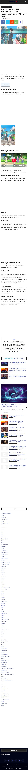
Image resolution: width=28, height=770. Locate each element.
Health (2, 593)
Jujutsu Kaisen (4, 601)
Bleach (2, 529)
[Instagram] (13, 352)
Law (2, 607)
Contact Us (13, 764)
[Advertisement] (14, 59)
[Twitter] (8, 22)
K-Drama (3, 603)
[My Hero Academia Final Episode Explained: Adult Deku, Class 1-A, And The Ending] (4, 454)
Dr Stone (3, 560)
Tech (2, 676)
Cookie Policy (3, 766)
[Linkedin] (15, 352)
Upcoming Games (5, 693)
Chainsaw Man (4, 544)
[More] (20, 22)
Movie (2, 625)
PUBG (2, 646)
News (10, 6)
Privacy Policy (24, 766)
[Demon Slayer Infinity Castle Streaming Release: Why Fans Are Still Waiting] (4, 448)
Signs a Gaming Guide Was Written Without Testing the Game (11, 405)
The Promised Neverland (6, 680)
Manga (2, 615)
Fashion (3, 572)
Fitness (2, 578)
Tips (2, 684)
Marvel (2, 617)
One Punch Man (4, 640)
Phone (2, 644)
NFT (2, 637)
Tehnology (11, 417)
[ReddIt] (12, 22)
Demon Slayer (4, 554)
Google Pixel (4, 589)
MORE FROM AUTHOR (18, 358)
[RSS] (19, 760)
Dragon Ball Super (5, 564)
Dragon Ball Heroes (5, 562)
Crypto (2, 548)
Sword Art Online (5, 672)
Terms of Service (10, 766)
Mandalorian (4, 613)
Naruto (2, 631)
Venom (2, 697)
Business (3, 534)
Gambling (3, 584)
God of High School (5, 587)
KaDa (3, 18)
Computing (3, 546)
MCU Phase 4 (4, 621)
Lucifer (2, 611)
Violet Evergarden (5, 699)
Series (2, 658)
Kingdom (3, 605)
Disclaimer (22, 764)
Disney (2, 556)
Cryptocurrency (4, 550)
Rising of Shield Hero (5, 656)
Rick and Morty (4, 654)
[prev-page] (2, 381)
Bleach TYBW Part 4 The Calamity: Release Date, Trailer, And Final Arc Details (17, 370)
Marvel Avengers (5, 619)
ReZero (2, 652)
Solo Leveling (4, 666)
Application (3, 517)
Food (2, 582)
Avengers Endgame (5, 523)
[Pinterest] (12, 760)
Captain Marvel (4, 538)
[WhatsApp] (16, 22)
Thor (2, 682)
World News (4, 703)
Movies (2, 627)
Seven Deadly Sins (5, 660)
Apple (2, 515)
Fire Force (3, 576)
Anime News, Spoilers (9, 4)
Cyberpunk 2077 (4, 552)
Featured (3, 574)
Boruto (2, 533)
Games (2, 585)
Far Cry (2, 570)
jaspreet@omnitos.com (20, 349)
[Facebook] (3, 22)
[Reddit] (15, 760)
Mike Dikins (3, 407)
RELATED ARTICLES (9, 358)
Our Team (8, 764)
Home (2, 4)
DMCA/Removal (18, 766)
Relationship (4, 650)
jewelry (2, 597)
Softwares (3, 664)
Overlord (3, 642)
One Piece (3, 638)
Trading (3, 690)
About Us (17, 764)
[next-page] (4, 381)
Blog (2, 531)
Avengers (3, 521)
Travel (2, 691)
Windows (3, 701)
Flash (2, 580)
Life (2, 609)
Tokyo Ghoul (4, 686)
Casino (2, 542)
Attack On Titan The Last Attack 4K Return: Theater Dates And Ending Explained (17, 376)
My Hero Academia (5, 629)
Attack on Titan (4, 519)
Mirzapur (3, 623)
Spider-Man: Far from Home (7, 668)
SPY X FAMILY (4, 670)
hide (8, 84)
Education (3, 566)
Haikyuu (3, 591)
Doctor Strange (4, 558)
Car (2, 540)
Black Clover (4, 527)
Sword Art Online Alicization (7, 674)
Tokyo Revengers (5, 688)
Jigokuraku (3, 599)
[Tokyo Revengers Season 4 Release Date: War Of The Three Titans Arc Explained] (4, 460)
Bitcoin (2, 525)
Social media (4, 662)
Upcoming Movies (5, 695)
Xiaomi (2, 705)
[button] (2, 2)
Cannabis (3, 536)
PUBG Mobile (4, 648)
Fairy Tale (3, 568)
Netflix (2, 633)
